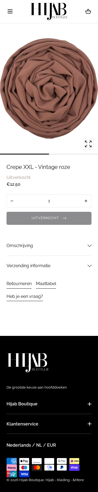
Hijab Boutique (22, 403)
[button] (10, 11)
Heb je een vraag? (25, 296)
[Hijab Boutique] (49, 11)
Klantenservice (22, 424)
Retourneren (19, 283)
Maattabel (46, 283)
